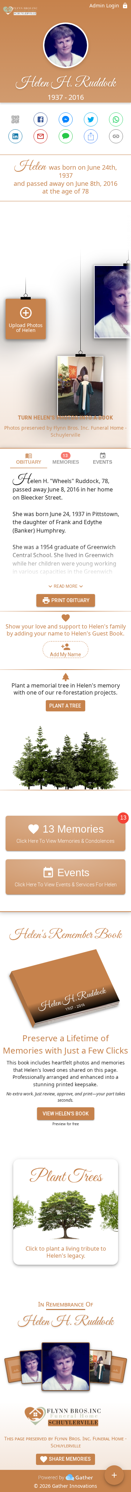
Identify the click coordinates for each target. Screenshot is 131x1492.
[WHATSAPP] (116, 119)
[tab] (28, 459)
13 (123, 818)
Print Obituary (69, 600)
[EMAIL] (41, 136)
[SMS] (66, 136)
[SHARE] (91, 136)
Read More (66, 586)
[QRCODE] (15, 119)
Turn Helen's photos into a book (65, 418)
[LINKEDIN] (15, 136)
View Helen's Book (66, 1113)
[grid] (65, 336)
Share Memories (69, 1459)
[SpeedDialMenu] (114, 1475)
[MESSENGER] (66, 119)
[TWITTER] (91, 119)
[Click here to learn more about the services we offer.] (66, 1418)
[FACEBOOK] (41, 119)
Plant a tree (65, 706)
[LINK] (116, 136)
